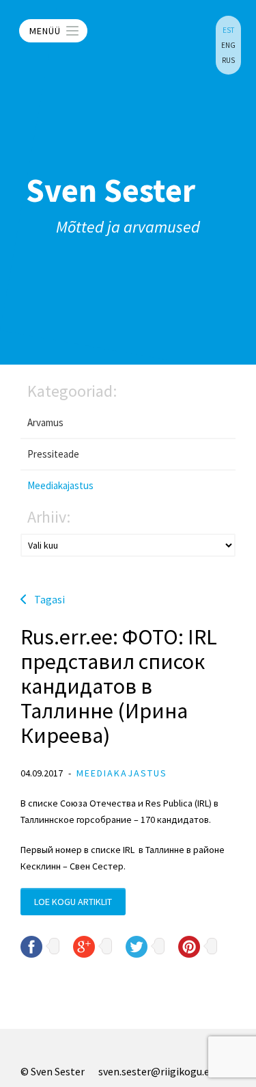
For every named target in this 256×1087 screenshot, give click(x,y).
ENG (228, 45)
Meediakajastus (60, 485)
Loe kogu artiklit (73, 901)
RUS (228, 60)
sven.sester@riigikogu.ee (156, 1071)
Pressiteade (53, 453)
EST (228, 30)
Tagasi (49, 599)
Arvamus (45, 422)
